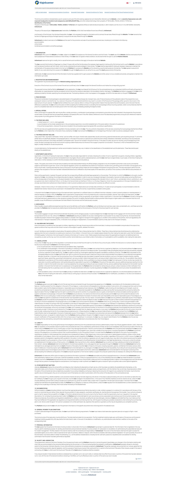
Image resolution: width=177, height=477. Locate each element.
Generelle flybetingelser (77, 12)
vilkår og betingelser (41, 12)
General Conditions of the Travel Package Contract (119, 12)
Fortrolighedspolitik (95, 472)
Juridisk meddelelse (71, 472)
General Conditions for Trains (94, 12)
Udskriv (139, 458)
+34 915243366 (100, 469)
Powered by (88, 475)
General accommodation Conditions (59, 12)
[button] (128, 3)
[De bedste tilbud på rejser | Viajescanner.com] (44, 3)
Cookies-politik (107, 472)
